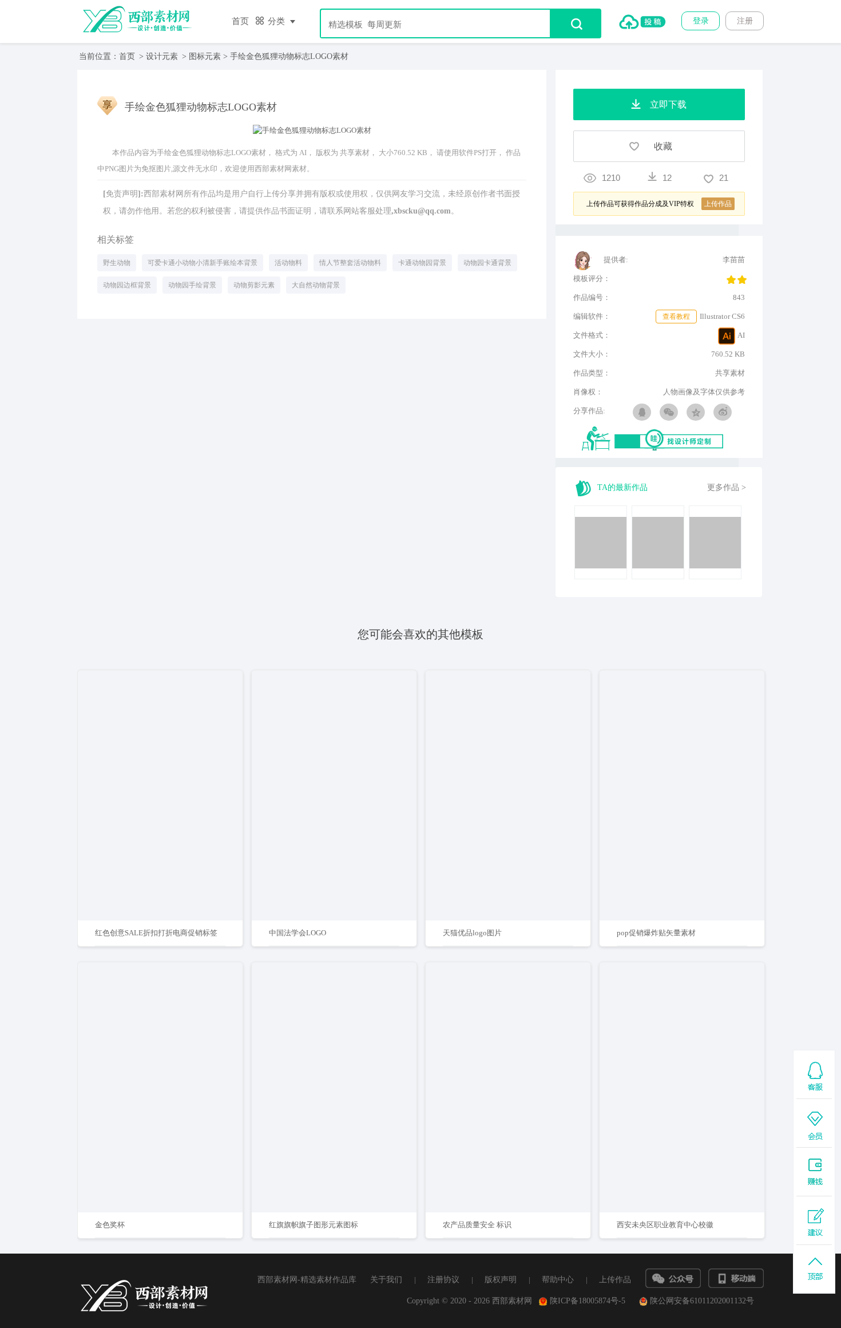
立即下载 (175, 759)
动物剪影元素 (254, 285)
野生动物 (116, 263)
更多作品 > (726, 487)
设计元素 (162, 56)
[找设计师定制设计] (663, 439)
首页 (240, 21)
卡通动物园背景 (422, 263)
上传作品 (615, 1279)
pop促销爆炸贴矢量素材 (656, 932)
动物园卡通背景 (487, 263)
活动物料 (288, 263)
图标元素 (205, 56)
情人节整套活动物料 (350, 263)
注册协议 (443, 1279)
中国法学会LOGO (297, 932)
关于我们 (386, 1279)
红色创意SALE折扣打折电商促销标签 (156, 932)
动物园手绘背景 (192, 285)
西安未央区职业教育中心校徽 (665, 1224)
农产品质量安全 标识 (477, 1224)
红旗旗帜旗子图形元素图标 (313, 1224)
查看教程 (676, 317)
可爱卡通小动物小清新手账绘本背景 (202, 263)
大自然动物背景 (316, 285)
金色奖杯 (110, 1224)
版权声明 (501, 1279)
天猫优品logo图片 (472, 932)
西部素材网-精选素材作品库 (306, 1279)
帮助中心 (558, 1279)
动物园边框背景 (127, 285)
